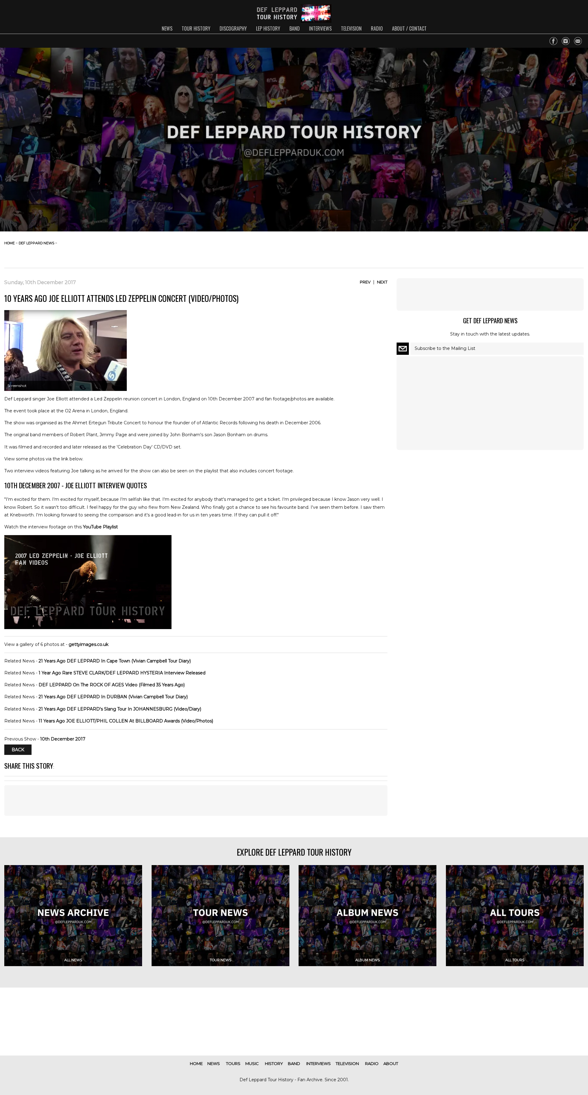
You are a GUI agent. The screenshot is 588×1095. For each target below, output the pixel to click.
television (351, 28)
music (252, 1063)
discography (233, 28)
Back (18, 749)
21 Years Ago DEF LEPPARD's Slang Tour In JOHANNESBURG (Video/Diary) (120, 709)
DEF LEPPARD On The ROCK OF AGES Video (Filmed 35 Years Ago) (112, 685)
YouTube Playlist (100, 527)
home (9, 243)
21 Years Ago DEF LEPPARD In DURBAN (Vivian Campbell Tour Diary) (113, 696)
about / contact (409, 28)
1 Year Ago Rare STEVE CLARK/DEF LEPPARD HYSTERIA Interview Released (122, 673)
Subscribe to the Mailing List (445, 348)
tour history (196, 28)
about (390, 1063)
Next (382, 281)
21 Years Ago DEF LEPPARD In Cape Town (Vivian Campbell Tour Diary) (115, 661)
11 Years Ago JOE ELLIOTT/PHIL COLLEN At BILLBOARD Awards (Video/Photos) (126, 721)
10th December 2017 (62, 739)
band (294, 28)
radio (377, 28)
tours (233, 1063)
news (167, 28)
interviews (320, 28)
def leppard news (36, 243)
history (274, 1063)
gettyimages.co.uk (88, 644)
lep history (268, 28)
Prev (365, 281)
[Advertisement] (535, 248)
